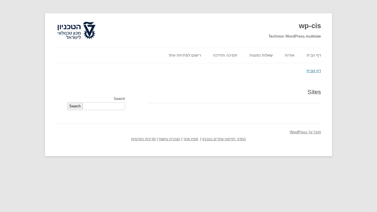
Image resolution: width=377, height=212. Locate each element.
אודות (289, 55)
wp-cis (310, 26)
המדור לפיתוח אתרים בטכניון (224, 139)
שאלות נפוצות (261, 55)
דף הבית (314, 55)
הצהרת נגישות (169, 139)
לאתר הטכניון (83, 22)
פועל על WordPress (305, 132)
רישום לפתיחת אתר (184, 55)
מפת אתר (190, 139)
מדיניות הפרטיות (143, 139)
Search (119, 99)
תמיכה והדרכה (225, 55)
